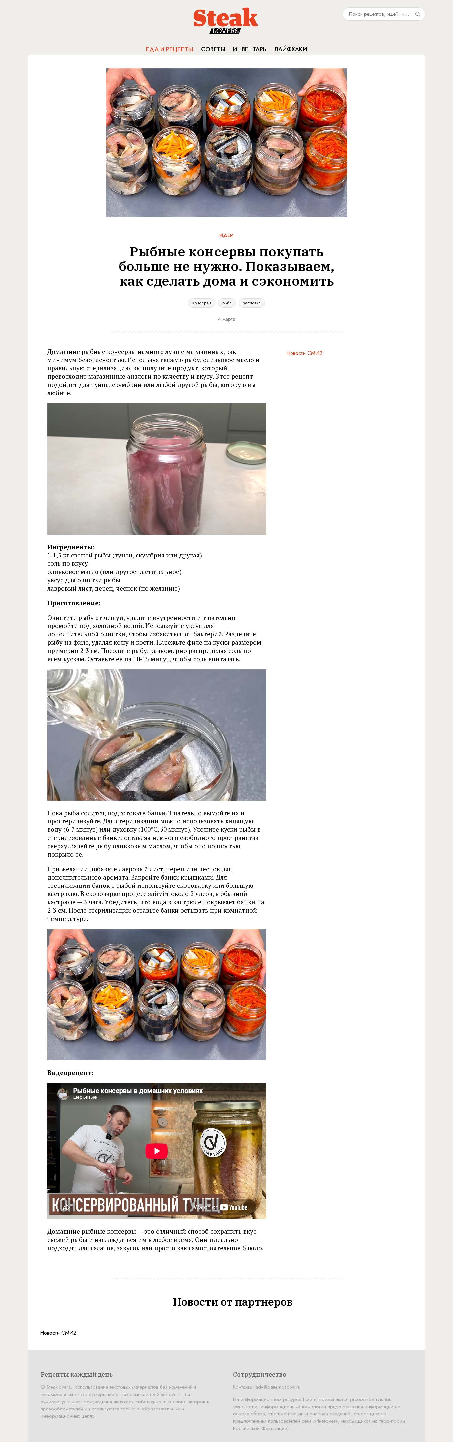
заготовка (252, 303)
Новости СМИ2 (304, 353)
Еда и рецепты (169, 49)
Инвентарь (249, 49)
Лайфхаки (290, 49)
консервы (201, 303)
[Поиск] (417, 14)
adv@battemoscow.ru (277, 1387)
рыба (227, 303)
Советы (213, 49)
